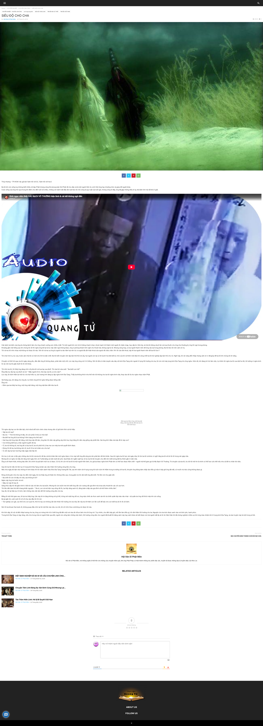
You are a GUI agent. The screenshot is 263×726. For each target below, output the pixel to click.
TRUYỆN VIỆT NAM (65, 11)
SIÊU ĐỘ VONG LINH (40, 11)
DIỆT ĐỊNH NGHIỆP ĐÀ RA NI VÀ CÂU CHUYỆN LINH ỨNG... (40, 576)
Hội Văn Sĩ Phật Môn (10, 19)
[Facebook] (124, 175)
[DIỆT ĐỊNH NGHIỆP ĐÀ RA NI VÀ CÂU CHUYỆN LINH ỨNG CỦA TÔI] (8, 579)
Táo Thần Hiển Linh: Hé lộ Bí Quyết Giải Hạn (34, 600)
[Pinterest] (134, 175)
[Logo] (131, 701)
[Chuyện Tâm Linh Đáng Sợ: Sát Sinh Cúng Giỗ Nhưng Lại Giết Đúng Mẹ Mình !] (8, 591)
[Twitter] (129, 175)
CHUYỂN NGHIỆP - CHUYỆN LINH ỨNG (18, 8)
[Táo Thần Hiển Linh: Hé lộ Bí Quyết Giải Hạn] (8, 603)
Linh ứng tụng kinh (28, 11)
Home (3, 8)
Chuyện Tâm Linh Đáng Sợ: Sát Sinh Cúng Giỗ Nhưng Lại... (40, 588)
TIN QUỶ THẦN (7, 536)
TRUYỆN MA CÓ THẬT (52, 11)
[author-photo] (131, 554)
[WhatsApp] (138, 175)
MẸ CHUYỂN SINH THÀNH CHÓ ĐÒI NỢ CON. (246, 536)
